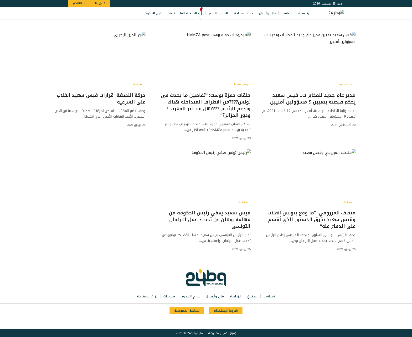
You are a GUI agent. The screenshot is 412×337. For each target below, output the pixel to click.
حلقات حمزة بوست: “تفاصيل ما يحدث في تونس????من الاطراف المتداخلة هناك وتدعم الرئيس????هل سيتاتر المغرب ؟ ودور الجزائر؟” (206, 105)
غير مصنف (346, 84)
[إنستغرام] (91, 13)
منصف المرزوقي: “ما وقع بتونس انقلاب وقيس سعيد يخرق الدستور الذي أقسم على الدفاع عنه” (312, 219)
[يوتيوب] (96, 13)
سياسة (138, 84)
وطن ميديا (241, 84)
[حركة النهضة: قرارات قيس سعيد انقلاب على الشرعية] (97, 60)
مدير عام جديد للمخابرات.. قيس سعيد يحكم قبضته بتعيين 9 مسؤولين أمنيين (313, 98)
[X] (102, 13)
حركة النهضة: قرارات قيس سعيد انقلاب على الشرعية (101, 98)
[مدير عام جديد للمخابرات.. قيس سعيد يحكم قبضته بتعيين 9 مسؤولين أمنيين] (307, 60)
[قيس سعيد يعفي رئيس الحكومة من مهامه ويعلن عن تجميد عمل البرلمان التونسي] (202, 178)
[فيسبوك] (107, 13)
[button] (72, 13)
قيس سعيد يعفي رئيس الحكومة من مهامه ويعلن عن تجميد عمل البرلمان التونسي (210, 219)
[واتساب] (86, 13)
